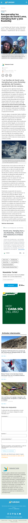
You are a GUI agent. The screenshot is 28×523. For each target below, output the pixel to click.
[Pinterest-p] (13, 514)
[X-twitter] (17, 514)
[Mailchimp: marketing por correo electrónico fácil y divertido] (21, 286)
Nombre (3, 433)
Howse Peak (5, 262)
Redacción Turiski (9, 64)
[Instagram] (10, 514)
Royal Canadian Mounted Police (10, 267)
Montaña (3, 11)
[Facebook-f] (8, 514)
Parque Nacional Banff (8, 264)
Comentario (4, 416)
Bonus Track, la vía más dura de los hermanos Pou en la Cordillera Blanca (13, 374)
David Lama (5, 259)
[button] (26, 2)
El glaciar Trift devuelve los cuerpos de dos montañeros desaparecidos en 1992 (13, 351)
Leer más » (3, 356)
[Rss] (15, 514)
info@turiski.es (16, 508)
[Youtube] (20, 514)
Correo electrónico (6, 439)
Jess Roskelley (14, 262)
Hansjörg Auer (14, 259)
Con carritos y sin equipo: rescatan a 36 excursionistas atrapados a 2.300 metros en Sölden (13, 398)
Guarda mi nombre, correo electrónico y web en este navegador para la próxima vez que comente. (13, 446)
